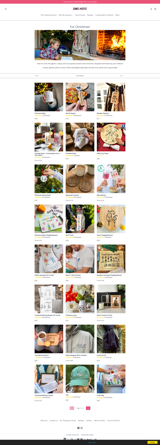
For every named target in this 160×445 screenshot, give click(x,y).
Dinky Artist (75, 435)
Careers (89, 420)
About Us (44, 420)
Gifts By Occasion (65, 15)
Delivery (81, 420)
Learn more (92, 442)
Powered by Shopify (87, 435)
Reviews (90, 15)
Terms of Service (113, 420)
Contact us (54, 420)
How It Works (80, 15)
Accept (152, 442)
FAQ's (117, 15)
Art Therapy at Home (68, 420)
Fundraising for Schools (104, 15)
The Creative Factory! (49, 15)
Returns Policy (99, 420)
